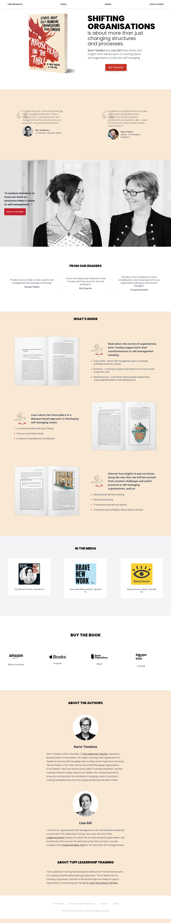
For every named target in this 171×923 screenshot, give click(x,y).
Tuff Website (57, 903)
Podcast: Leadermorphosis (82, 903)
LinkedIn (104, 903)
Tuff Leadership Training (94, 753)
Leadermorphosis (55, 837)
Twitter (116, 903)
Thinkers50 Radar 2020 (73, 845)
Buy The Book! (116, 67)
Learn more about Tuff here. (103, 882)
